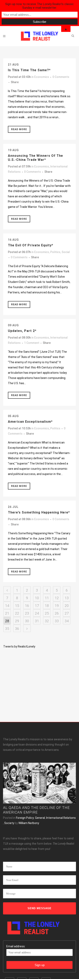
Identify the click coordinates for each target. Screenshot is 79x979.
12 (57, 598)
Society (9, 823)
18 (47, 606)
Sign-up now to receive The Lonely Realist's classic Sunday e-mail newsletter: (39, 5)
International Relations (61, 817)
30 (27, 621)
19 (57, 606)
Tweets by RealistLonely (19, 646)
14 (7, 606)
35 (7, 629)
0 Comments (60, 76)
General (40, 817)
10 (37, 598)
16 (27, 606)
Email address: (15, 946)
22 (17, 613)
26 (57, 613)
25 (47, 613)
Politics (55, 252)
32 (47, 621)
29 (17, 621)
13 (67, 598)
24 (37, 613)
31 (37, 621)
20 (67, 606)
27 (67, 613)
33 (57, 621)
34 (67, 621)
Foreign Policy (25, 817)
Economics (41, 76)
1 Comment (31, 342)
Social (66, 252)
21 (7, 613)
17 (37, 606)
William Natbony (28, 823)
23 (27, 613)
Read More (19, 129)
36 (17, 629)
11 (47, 598)
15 (17, 606)
